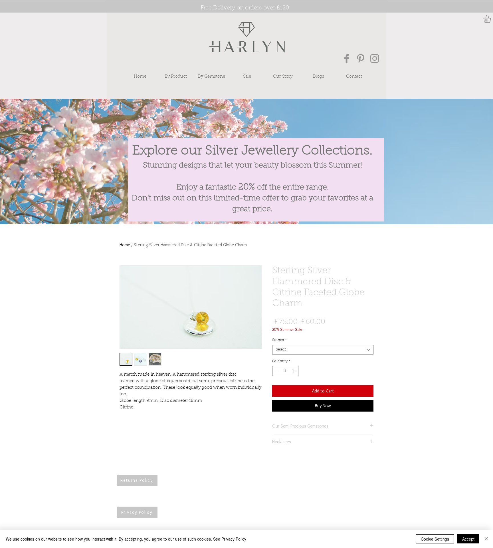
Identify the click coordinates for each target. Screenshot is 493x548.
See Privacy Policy (229, 539)
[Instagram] (375, 59)
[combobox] (322, 349)
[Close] (486, 538)
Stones (279, 340)
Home (125, 244)
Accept (468, 539)
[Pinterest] (361, 59)
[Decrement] (276, 371)
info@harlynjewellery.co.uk (257, 482)
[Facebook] (347, 59)
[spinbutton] (285, 371)
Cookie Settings (435, 539)
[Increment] (294, 371)
